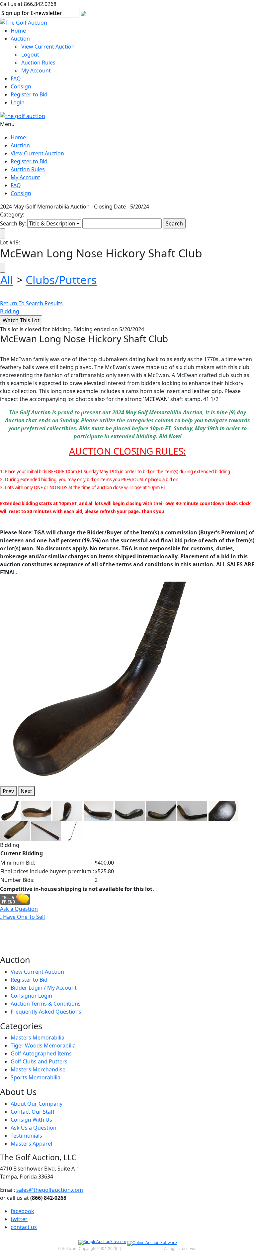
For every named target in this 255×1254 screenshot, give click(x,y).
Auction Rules (38, 62)
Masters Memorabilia (37, 1037)
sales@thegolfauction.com (49, 1189)
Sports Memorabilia (35, 1077)
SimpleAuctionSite (140, 1248)
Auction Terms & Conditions (46, 1003)
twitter (19, 1219)
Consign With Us (31, 1119)
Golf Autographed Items (41, 1053)
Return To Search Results (31, 303)
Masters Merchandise (38, 1069)
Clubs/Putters (61, 279)
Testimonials (26, 1135)
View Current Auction (48, 46)
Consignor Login (31, 995)
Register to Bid (29, 94)
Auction (20, 38)
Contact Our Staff (32, 1111)
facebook (22, 1211)
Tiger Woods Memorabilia (43, 1045)
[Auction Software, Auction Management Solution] (102, 1243)
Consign (21, 86)
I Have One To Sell (22, 916)
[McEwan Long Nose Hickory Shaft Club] (99, 681)
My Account (36, 70)
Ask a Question (19, 908)
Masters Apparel (31, 1143)
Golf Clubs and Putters (39, 1061)
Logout (30, 54)
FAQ (16, 78)
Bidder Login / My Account (44, 987)
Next (26, 791)
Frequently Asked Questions (46, 1011)
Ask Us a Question (33, 1127)
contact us (24, 1227)
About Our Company (36, 1103)
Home (18, 30)
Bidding (9, 311)
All (6, 279)
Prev (8, 791)
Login (18, 102)
